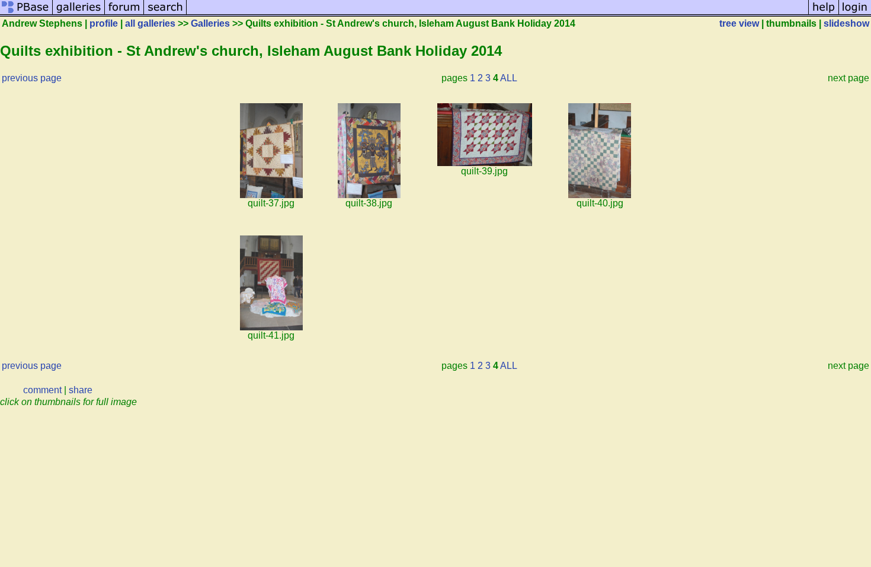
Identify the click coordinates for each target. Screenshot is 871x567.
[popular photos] (497, 13)
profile (103, 23)
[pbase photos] (26, 13)
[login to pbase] (855, 13)
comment (42, 390)
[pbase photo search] (165, 13)
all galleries (150, 23)
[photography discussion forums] (124, 13)
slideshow (846, 23)
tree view (739, 23)
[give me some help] (823, 13)
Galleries (210, 23)
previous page (32, 78)
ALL (508, 78)
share (80, 390)
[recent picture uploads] (79, 13)
